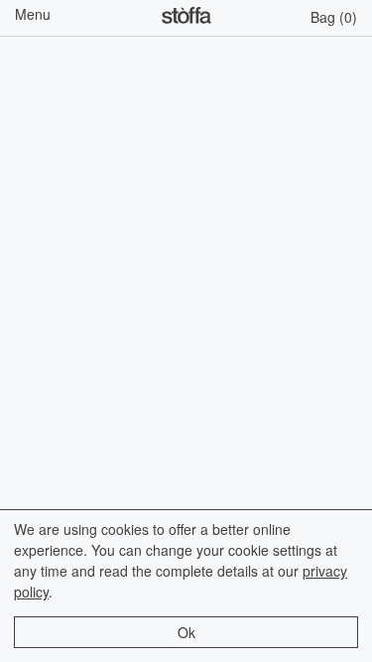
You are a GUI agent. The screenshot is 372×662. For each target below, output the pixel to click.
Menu (33, 14)
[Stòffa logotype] (186, 18)
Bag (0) (333, 17)
